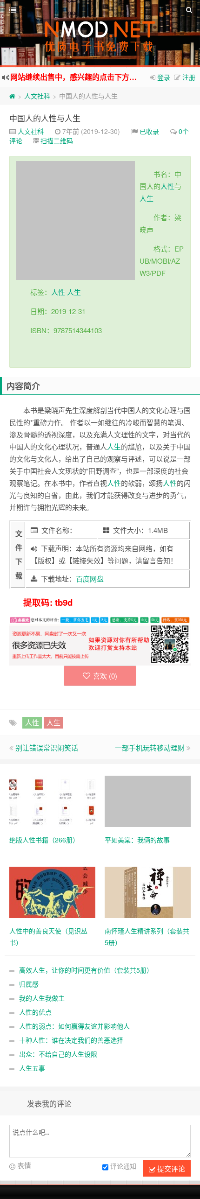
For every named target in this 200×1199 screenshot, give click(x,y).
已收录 (149, 131)
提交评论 (170, 1168)
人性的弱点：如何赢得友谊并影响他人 (74, 1026)
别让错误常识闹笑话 (46, 747)
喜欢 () (105, 675)
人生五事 (32, 1068)
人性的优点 (35, 1012)
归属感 (29, 984)
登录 (163, 77)
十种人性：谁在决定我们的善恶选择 (71, 1040)
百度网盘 (90, 578)
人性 (167, 186)
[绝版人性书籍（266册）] (52, 800)
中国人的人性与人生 (44, 118)
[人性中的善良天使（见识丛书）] (52, 891)
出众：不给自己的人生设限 (58, 1054)
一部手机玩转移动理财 (150, 747)
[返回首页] (12, 95)
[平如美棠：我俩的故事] (147, 800)
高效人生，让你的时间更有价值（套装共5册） (86, 970)
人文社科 (37, 95)
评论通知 (123, 1166)
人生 (146, 198)
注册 (188, 77)
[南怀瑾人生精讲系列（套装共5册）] (147, 891)
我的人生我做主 (42, 998)
